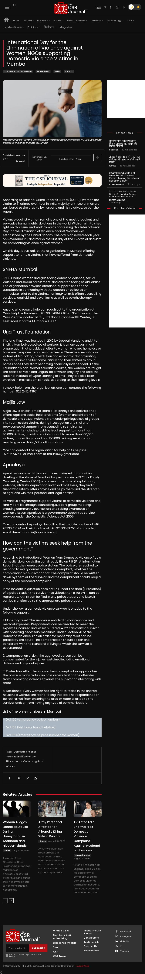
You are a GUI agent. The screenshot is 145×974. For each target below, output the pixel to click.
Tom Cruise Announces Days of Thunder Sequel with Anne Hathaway (123, 194)
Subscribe (38, 948)
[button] (14, 5)
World (112, 166)
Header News (43, 71)
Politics (113, 150)
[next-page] (11, 900)
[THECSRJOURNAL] (70, 8)
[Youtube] (116, 951)
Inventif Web (82, 965)
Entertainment (82, 855)
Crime (7, 850)
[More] (97, 157)
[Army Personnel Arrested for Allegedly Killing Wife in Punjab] (52, 809)
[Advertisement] (126, 99)
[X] (18, 778)
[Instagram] (117, 7)
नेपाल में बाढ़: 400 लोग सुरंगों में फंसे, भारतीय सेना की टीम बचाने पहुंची (124, 159)
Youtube (125, 951)
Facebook (125, 931)
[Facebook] (110, 7)
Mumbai (69, 71)
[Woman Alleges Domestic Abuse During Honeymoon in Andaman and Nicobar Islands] (17, 809)
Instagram (126, 936)
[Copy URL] (27, 778)
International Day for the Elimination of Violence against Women (24, 761)
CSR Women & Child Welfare (18, 71)
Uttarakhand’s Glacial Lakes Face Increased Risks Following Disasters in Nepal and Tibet (124, 176)
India (57, 71)
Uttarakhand (116, 184)
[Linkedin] (124, 7)
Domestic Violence (25, 751)
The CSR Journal (20, 158)
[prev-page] (5, 900)
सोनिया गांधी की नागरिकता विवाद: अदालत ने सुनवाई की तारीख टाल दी (123, 144)
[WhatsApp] (35, 778)
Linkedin (124, 941)
